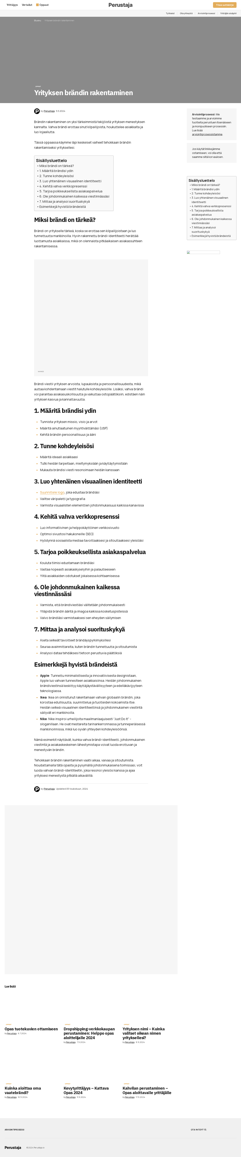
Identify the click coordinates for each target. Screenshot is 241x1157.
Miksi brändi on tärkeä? (56, 166)
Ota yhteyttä (186, 13)
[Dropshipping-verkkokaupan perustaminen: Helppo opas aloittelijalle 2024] (91, 1006)
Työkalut (170, 13)
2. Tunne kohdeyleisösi (56, 176)
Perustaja (13, 1147)
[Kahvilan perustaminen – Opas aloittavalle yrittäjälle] (150, 1065)
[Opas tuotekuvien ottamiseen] (32, 1006)
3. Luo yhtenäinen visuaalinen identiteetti (70, 181)
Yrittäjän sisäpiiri (228, 13)
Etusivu (37, 20)
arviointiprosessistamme (207, 134)
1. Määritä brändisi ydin (56, 171)
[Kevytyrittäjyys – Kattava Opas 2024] (91, 1065)
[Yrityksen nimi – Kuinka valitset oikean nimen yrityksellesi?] (150, 1006)
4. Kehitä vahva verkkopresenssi (63, 186)
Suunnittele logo (52, 492)
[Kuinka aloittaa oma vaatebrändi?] (32, 1065)
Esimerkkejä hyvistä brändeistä (62, 207)
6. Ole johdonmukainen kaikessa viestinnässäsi (74, 196)
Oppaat (38, 86)
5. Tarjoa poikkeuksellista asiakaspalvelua (70, 191)
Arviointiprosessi (206, 13)
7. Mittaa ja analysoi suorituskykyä (64, 201)
